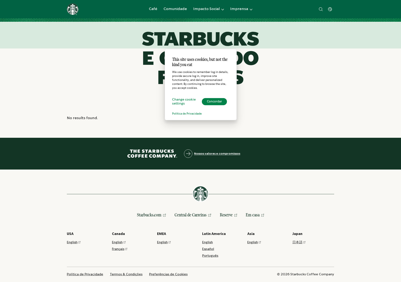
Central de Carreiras (191, 214)
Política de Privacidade (187, 113)
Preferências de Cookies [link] (168, 274)
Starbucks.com (149, 214)
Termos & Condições (126, 274)
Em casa (253, 214)
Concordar (214, 101)
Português (210, 255)
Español (208, 249)
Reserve (226, 214)
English (72, 242)
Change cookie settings (184, 101)
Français (118, 249)
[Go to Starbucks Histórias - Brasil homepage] (73, 9)
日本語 (297, 242)
